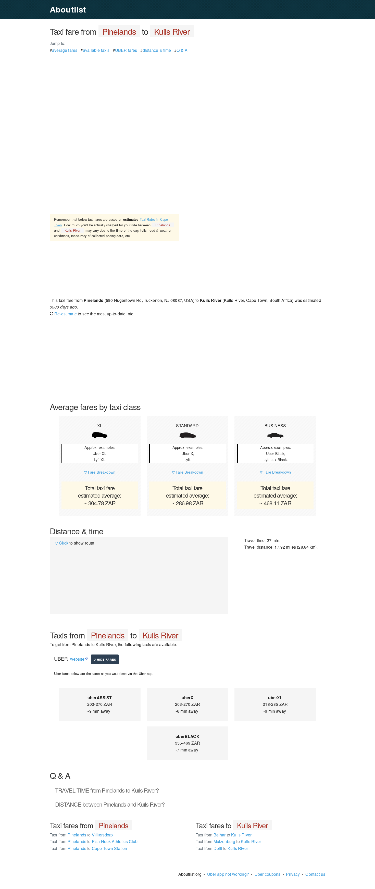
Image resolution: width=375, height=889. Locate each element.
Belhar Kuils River (224, 835)
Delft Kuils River (222, 848)
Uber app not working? (228, 874)
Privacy (293, 874)
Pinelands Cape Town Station (88, 848)
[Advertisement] (187, 89)
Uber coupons (268, 874)
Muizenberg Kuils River (228, 841)
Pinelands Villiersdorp (81, 835)
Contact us (315, 874)
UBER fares (126, 50)
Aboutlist (68, 9)
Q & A (182, 50)
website (77, 659)
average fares (64, 50)
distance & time (157, 50)
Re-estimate (65, 314)
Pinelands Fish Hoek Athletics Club (94, 841)
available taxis (96, 50)
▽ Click (61, 543)
